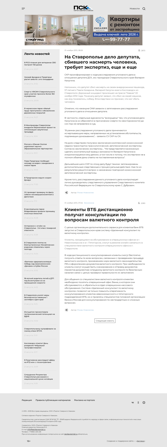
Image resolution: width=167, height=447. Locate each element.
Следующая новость (105, 321)
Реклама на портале (84, 400)
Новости (135, 8)
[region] (40, 223)
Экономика (89, 203)
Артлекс (140, 441)
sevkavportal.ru (70, 434)
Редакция (27, 400)
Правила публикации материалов (53, 400)
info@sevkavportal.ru (36, 429)
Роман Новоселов (85, 192)
